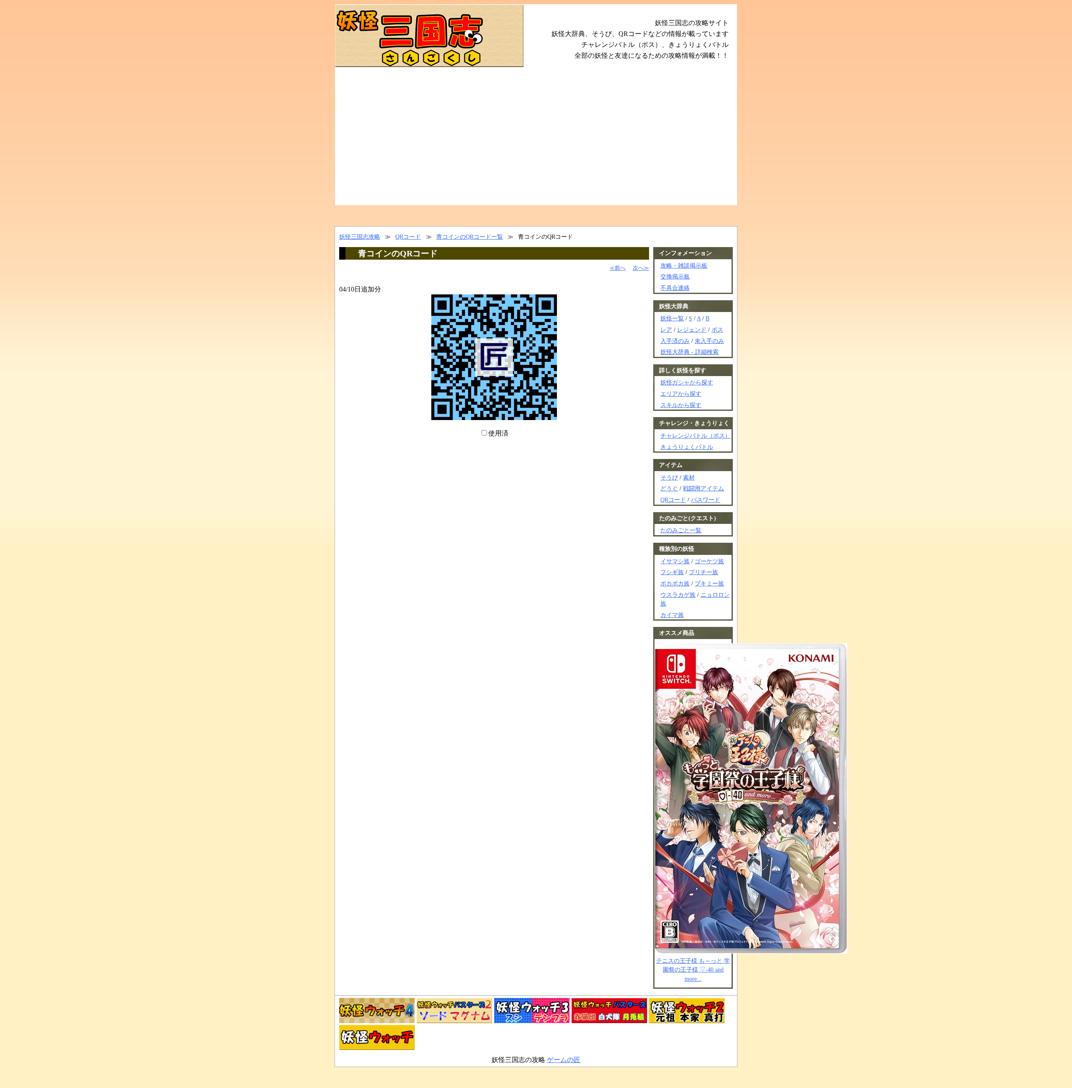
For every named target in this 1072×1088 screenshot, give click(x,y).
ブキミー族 (709, 583)
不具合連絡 (675, 287)
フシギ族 (672, 572)
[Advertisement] (536, 142)
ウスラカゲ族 (678, 594)
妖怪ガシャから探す (686, 382)
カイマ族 (672, 614)
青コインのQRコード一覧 (469, 236)
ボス (717, 329)
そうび (669, 477)
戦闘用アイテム (703, 488)
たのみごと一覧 (680, 530)
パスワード (705, 499)
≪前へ (617, 268)
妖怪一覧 (672, 318)
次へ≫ (641, 268)
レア (666, 329)
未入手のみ (709, 341)
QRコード (408, 236)
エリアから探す (680, 393)
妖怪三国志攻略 (359, 236)
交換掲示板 (675, 276)
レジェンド (691, 329)
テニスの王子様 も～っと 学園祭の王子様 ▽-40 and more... (693, 969)
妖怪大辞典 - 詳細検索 (689, 351)
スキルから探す (680, 405)
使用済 (498, 433)
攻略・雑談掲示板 (683, 265)
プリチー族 (703, 572)
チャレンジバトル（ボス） (695, 435)
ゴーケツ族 (709, 561)
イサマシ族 (675, 561)
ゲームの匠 (563, 1059)
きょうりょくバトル (686, 446)
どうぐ (669, 488)
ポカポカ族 (675, 583)
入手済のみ (675, 341)
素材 (689, 477)
